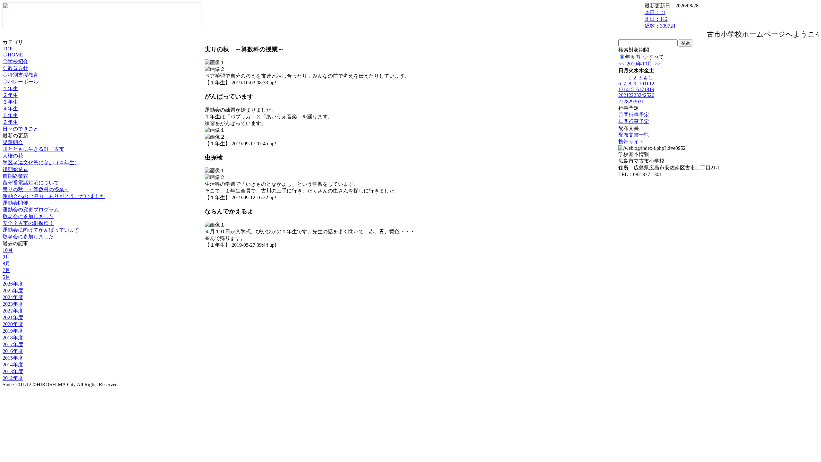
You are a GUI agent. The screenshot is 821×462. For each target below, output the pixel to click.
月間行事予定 (633, 114)
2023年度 (13, 304)
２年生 (10, 95)
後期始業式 (15, 169)
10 (641, 83)
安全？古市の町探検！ (28, 223)
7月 (6, 270)
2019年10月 (639, 63)
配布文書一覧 (633, 135)
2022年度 (13, 310)
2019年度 (13, 331)
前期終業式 (15, 176)
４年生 (10, 108)
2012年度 (13, 378)
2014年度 (13, 364)
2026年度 (13, 284)
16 (636, 89)
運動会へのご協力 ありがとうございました (54, 196)
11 (646, 83)
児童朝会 (13, 142)
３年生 (10, 102)
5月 (6, 277)
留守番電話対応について (31, 182)
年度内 (632, 57)
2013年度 (13, 371)
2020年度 (13, 324)
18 (646, 89)
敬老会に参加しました (28, 216)
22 (631, 95)
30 (636, 101)
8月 (6, 263)
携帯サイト (631, 141)
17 (641, 89)
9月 (6, 257)
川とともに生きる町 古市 (33, 149)
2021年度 (13, 317)
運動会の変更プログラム (31, 209)
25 (646, 95)
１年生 (10, 88)
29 (631, 101)
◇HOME (13, 54)
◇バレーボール (20, 81)
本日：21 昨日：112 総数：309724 (660, 19)
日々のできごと (20, 129)
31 (641, 101)
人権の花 (13, 155)
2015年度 (13, 358)
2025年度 (13, 290)
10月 (8, 250)
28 (626, 101)
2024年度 (13, 297)
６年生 (10, 122)
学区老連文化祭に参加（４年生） (41, 162)
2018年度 (13, 337)
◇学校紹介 (15, 61)
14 (626, 89)
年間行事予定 (633, 121)
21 (626, 95)
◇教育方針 (15, 68)
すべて (656, 57)
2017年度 (13, 344)
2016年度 (13, 351)
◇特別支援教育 (20, 75)
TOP (8, 48)
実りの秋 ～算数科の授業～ (36, 189)
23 (636, 95)
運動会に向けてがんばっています (41, 230)
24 (641, 95)
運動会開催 (15, 203)
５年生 (10, 115)
